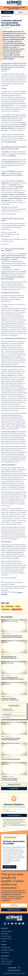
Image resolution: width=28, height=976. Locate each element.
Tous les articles (14, 788)
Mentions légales (12, 967)
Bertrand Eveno (6, 609)
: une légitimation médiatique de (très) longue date (13, 716)
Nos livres (3, 941)
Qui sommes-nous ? (9, 867)
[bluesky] (19, 923)
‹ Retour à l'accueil (6, 16)
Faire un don (7, 12)
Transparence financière (7, 950)
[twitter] (8, 923)
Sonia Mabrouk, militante (8, 710)
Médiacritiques (5, 933)
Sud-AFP (18, 606)
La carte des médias (6, 936)
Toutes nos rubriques (6, 931)
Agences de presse (17, 609)
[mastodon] (23, 923)
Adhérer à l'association (14, 910)
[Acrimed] (14, 3)
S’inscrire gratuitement (14, 815)
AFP (3, 606)
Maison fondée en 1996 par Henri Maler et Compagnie (14, 973)
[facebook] (5, 923)
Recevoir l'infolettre (6, 963)
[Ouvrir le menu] (26, 3)
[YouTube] (12, 923)
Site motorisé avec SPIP (14, 970)
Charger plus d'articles (14, 784)
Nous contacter (5, 952)
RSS (19, 967)
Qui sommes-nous (5, 947)
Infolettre (20, 12)
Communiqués (9, 606)
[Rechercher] (1, 3)
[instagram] (16, 923)
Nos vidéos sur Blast (6, 938)
